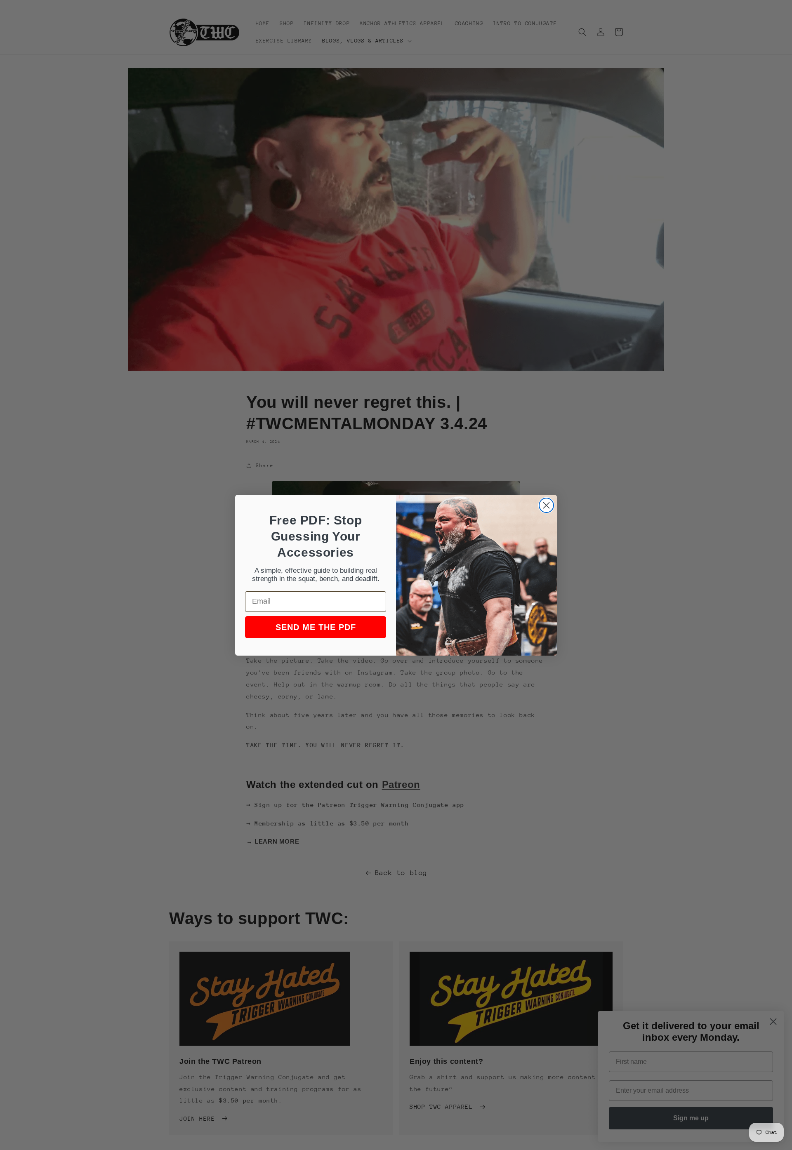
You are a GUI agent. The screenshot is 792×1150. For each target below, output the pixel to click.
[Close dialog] (546, 505)
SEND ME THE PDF (316, 627)
